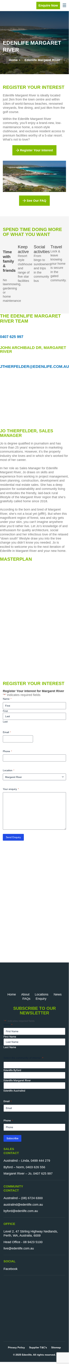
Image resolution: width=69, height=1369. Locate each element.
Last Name (10, 1047)
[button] (64, 5)
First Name (10, 1036)
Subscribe (12, 1138)
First (5, 711)
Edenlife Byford (12, 1070)
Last (5, 721)
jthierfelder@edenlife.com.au (34, 366)
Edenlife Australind (14, 1090)
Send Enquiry (13, 837)
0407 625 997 (11, 336)
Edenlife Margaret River (17, 1080)
